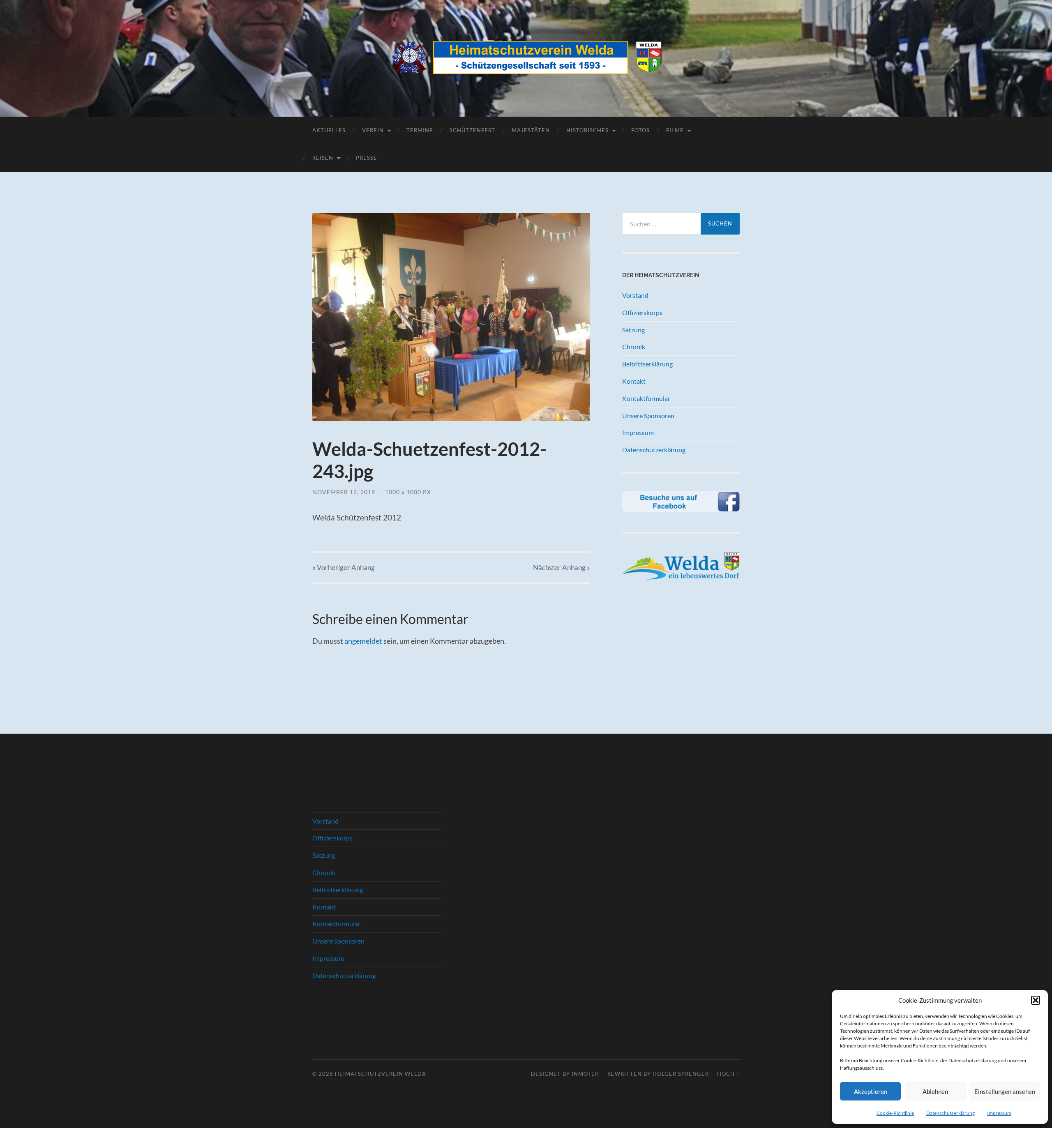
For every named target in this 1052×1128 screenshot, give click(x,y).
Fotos (640, 130)
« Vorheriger (343, 567)
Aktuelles (329, 130)
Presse (366, 157)
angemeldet (363, 640)
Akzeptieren (870, 1091)
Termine (419, 130)
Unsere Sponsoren (648, 415)
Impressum (999, 1113)
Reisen (322, 157)
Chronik (633, 346)
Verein (373, 130)
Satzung (633, 330)
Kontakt (634, 381)
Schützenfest (472, 130)
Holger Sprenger (681, 1073)
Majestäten (531, 130)
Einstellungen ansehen (1004, 1091)
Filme (675, 130)
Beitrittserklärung (647, 364)
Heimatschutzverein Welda (380, 1073)
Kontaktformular (646, 398)
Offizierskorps (642, 312)
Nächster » (561, 567)
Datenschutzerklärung (950, 1113)
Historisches (587, 130)
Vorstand (635, 295)
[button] (1035, 1000)
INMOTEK (585, 1073)
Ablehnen (935, 1091)
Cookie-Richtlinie (895, 1113)
